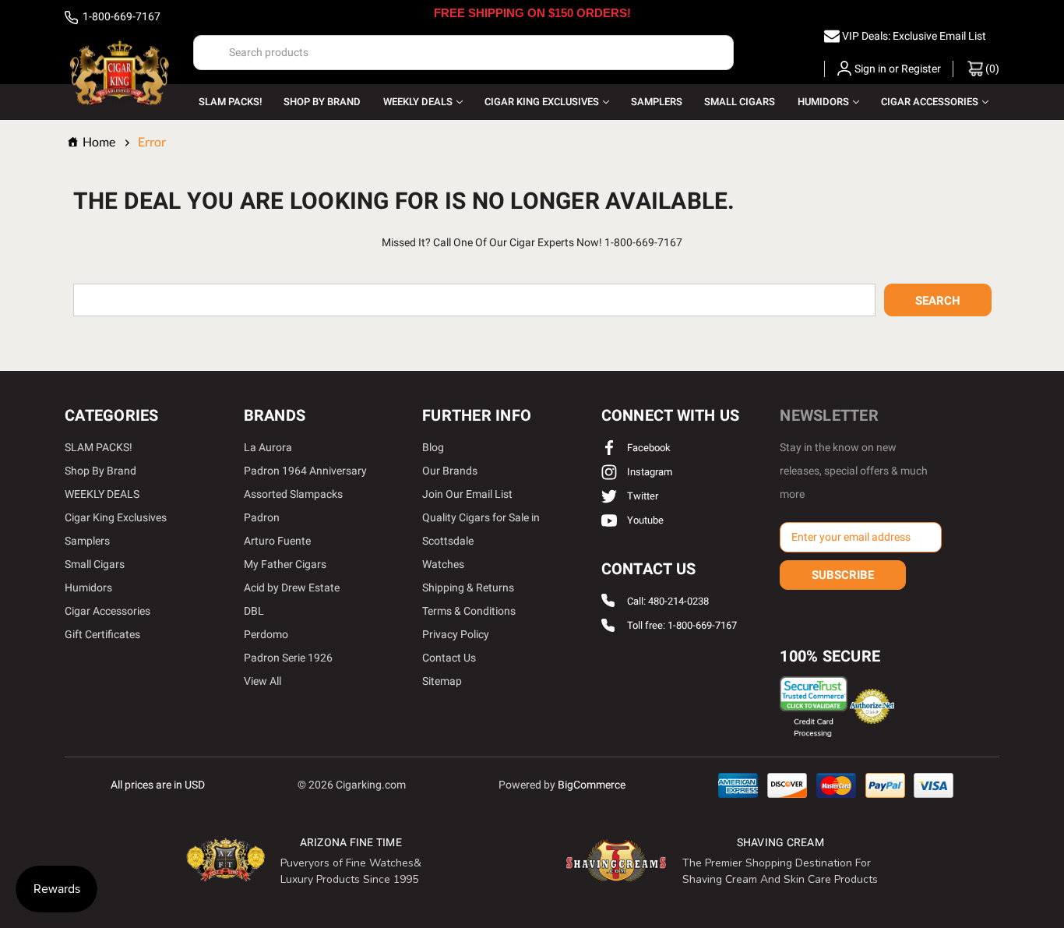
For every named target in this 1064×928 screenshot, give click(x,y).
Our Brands (449, 470)
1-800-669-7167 (120, 16)
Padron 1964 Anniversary (305, 470)
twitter (641, 496)
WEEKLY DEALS (418, 102)
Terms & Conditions (469, 611)
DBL (254, 611)
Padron (262, 517)
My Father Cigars (285, 564)
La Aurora (268, 447)
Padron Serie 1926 (288, 657)
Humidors (823, 102)
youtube (644, 520)
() (991, 68)
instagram (648, 472)
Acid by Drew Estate (292, 587)
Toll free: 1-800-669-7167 (682, 626)
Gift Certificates (102, 634)
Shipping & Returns (468, 587)
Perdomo (266, 634)
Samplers (656, 102)
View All (262, 681)
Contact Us (449, 657)
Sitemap (442, 681)
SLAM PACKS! (230, 102)
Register (921, 68)
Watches (443, 564)
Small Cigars (739, 102)
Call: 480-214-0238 (668, 601)
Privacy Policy (455, 634)
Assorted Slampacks (293, 494)
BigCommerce (591, 784)
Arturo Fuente (277, 541)
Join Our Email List (467, 494)
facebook (648, 447)
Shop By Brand (322, 102)
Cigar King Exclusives (541, 102)
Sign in (870, 68)
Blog (433, 447)
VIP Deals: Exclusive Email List (914, 36)
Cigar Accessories (929, 102)
